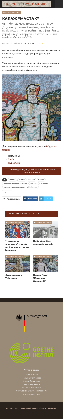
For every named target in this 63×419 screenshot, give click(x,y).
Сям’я (11, 159)
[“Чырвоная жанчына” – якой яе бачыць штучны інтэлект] (17, 229)
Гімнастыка (14, 163)
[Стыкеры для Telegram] (17, 263)
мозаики (44, 183)
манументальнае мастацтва (15, 183)
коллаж (22, 180)
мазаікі (41, 180)
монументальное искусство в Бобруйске (20, 187)
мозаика (34, 183)
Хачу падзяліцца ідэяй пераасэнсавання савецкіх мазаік (31, 171)
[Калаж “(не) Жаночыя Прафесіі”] (45, 263)
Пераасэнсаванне (11, 12)
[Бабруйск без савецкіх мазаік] (45, 229)
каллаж (12, 180)
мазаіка (31, 180)
